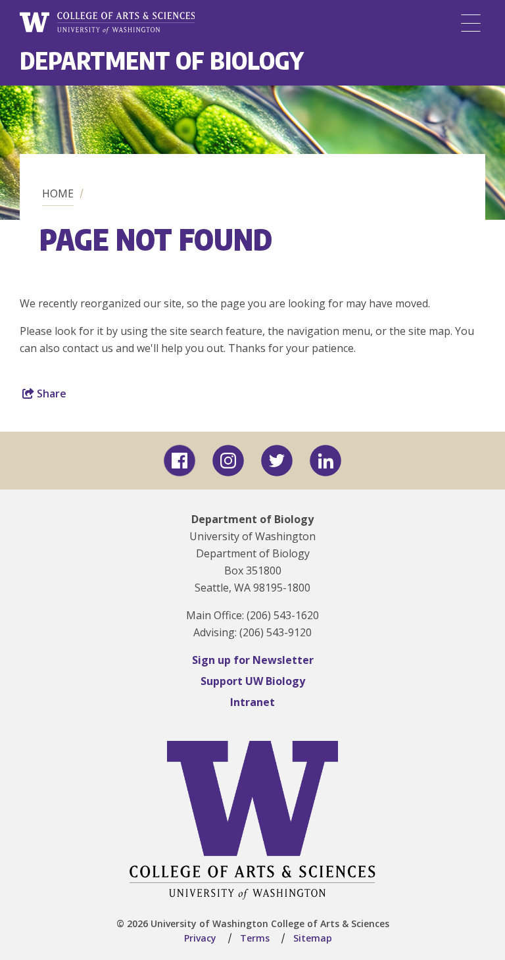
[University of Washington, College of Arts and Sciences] (107, 23)
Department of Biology (162, 60)
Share (50, 393)
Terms (255, 938)
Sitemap (312, 938)
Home (58, 193)
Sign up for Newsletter (253, 660)
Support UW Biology (253, 681)
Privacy (200, 938)
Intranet (252, 702)
